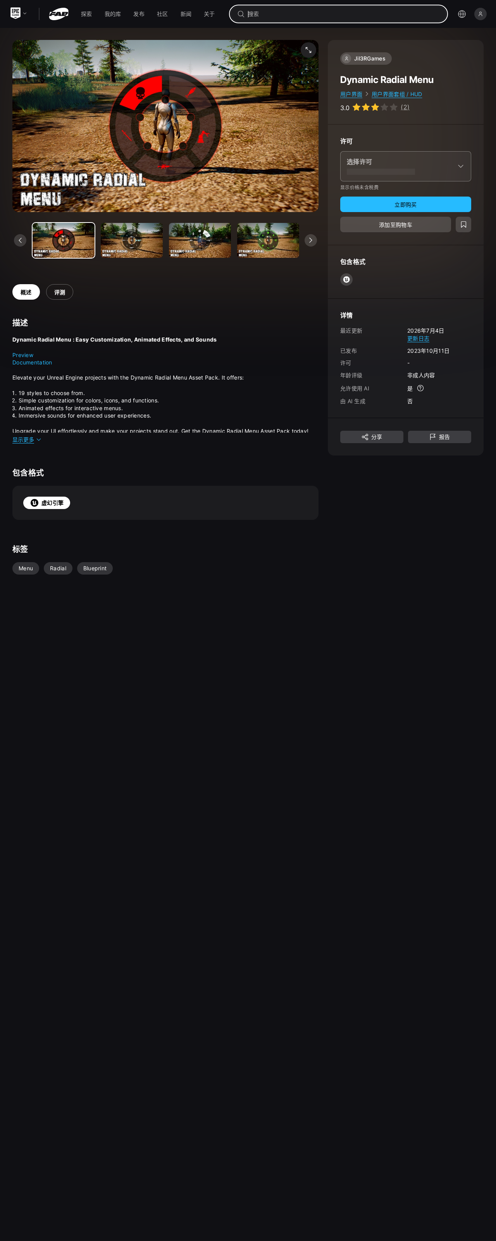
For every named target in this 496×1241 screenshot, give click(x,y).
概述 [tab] (26, 292)
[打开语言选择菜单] (462, 14)
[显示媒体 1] (132, 240)
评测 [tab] (59, 292)
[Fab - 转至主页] (59, 14)
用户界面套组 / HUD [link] (397, 94)
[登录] (480, 14)
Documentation (32, 362)
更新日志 (418, 338)
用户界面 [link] (351, 94)
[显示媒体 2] (200, 240)
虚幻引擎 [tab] (52, 502)
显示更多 (23, 439)
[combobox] (344, 14)
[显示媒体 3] (268, 240)
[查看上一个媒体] (20, 240)
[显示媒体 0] (64, 240)
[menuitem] (86, 14)
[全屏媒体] (308, 50)
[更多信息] (420, 388)
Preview (22, 355)
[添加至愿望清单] (463, 225)
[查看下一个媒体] (311, 240)
